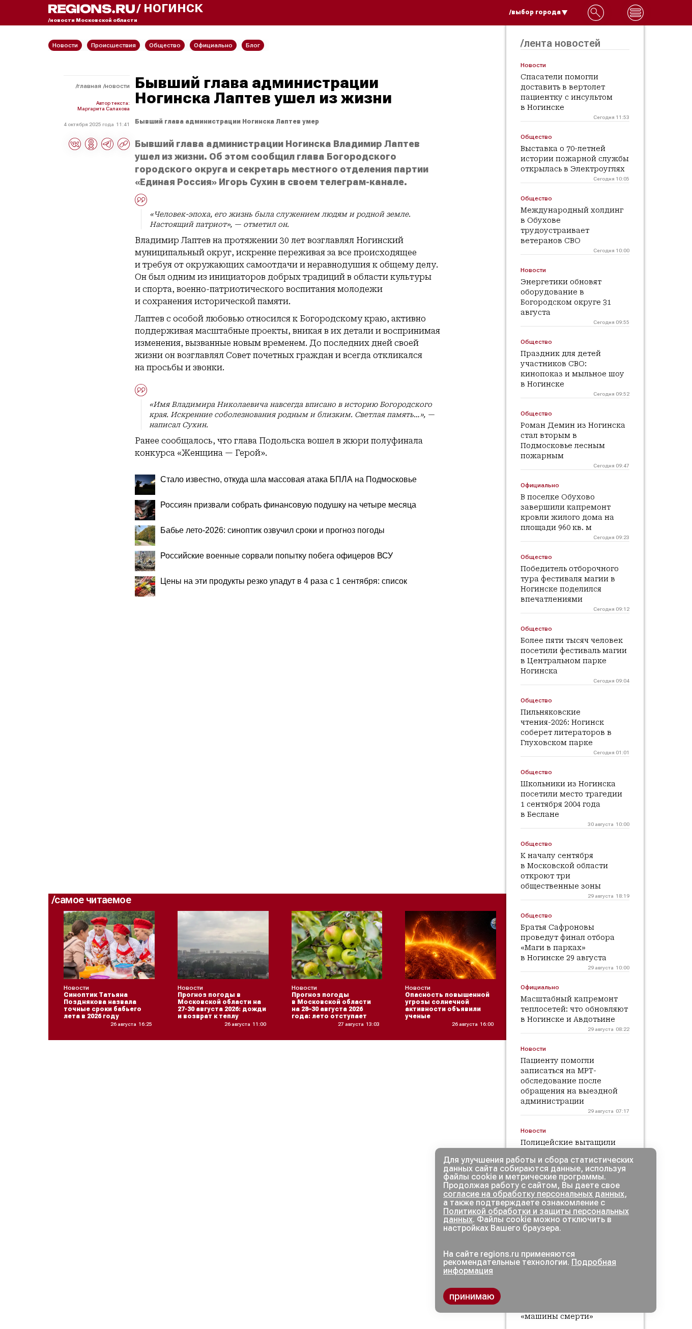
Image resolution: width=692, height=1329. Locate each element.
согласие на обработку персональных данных (533, 1194)
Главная (89, 86)
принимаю (472, 1296)
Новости (117, 86)
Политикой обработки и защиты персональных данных (536, 1215)
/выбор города (535, 12)
